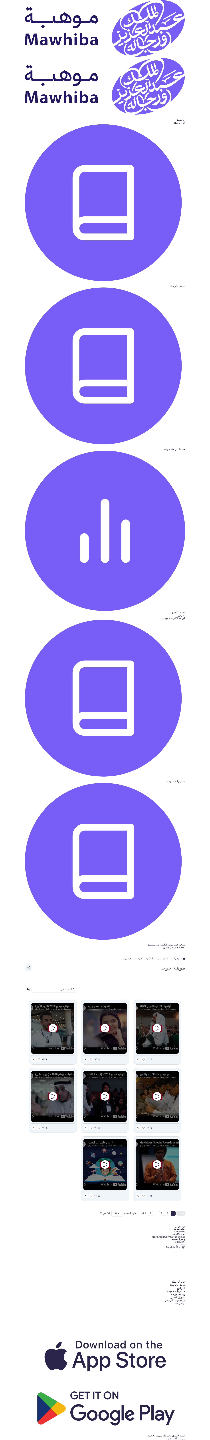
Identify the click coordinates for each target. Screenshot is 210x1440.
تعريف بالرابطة (177, 1285)
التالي (143, 1213)
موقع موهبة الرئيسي (174, 1300)
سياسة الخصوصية (176, 1438)
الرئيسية (181, 120)
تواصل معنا (179, 1303)
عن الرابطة (179, 123)
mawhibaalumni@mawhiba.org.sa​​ (168, 1236)
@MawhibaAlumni (175, 1247)
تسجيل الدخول (177, 1297)
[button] (28, 989)
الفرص (181, 615)
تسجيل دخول (169, 947)
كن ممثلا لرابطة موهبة (173, 618)
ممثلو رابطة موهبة (175, 1291)
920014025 (179, 1242)
